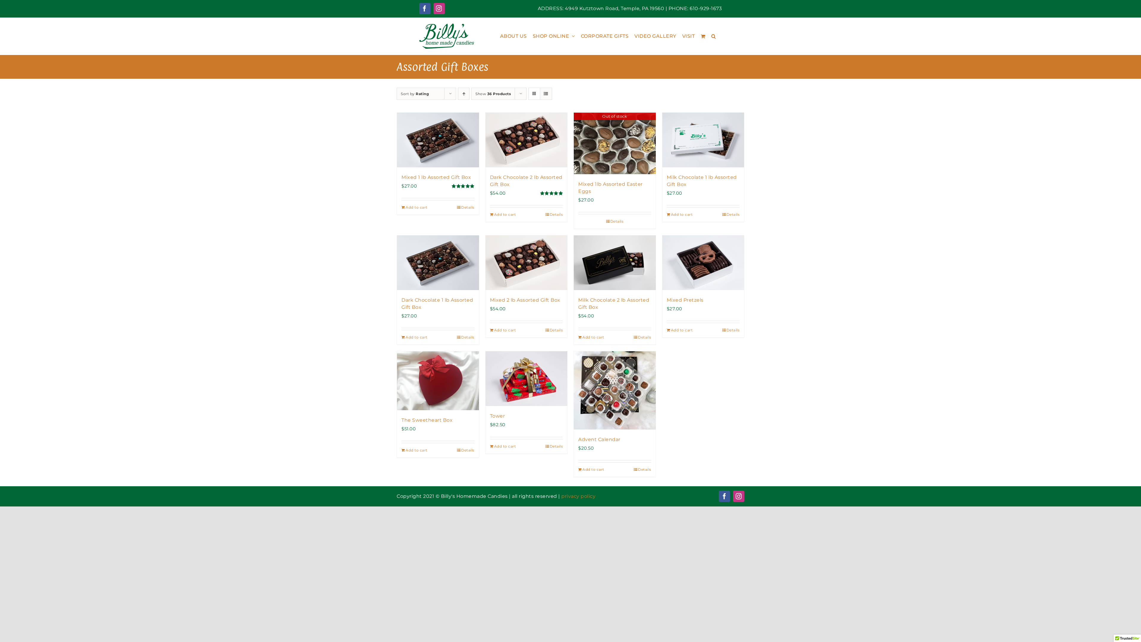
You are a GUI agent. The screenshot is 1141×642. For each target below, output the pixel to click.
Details (468, 207)
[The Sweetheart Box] (438, 380)
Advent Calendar (599, 439)
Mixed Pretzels (685, 300)
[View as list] (546, 94)
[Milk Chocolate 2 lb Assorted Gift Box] (615, 262)
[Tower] (527, 378)
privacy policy (578, 496)
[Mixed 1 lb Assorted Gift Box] (438, 140)
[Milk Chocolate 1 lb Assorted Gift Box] (703, 140)
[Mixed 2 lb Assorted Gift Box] (527, 262)
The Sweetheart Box (427, 420)
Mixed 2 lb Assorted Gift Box (525, 300)
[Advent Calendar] (615, 390)
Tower (497, 416)
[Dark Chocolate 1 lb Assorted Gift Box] (438, 262)
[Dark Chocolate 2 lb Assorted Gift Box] (527, 140)
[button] (713, 36)
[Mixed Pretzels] (703, 262)
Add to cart (417, 207)
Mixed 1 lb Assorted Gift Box (436, 177)
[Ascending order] (463, 94)
